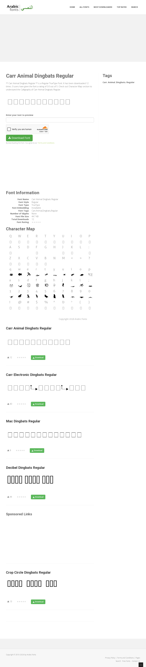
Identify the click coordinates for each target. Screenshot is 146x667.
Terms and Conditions (46, 143)
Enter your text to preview (19, 115)
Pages (138, 658)
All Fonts (84, 7)
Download (39, 357)
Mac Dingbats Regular (23, 421)
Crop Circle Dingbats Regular (28, 572)
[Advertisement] (73, 37)
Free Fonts (126, 661)
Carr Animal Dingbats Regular (29, 328)
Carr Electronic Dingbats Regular (31, 375)
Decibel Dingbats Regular (25, 468)
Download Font (20, 138)
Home (72, 7)
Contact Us (136, 661)
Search (134, 7)
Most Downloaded (103, 7)
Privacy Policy (110, 658)
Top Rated (122, 7)
